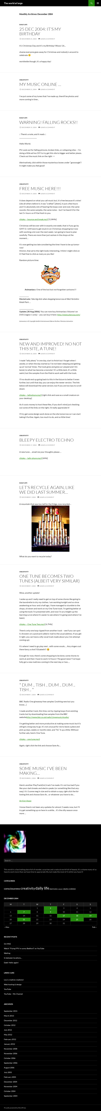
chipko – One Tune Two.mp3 (32, 624)
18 (77, 916)
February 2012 (10, 1039)
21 (24, 919)
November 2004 (10, 1086)
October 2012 (9, 1025)
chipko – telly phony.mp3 (30, 458)
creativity (24, 80)
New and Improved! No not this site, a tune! (50, 346)
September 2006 (10, 1063)
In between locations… (13, 958)
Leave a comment (48, 39)
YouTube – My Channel (13, 994)
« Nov (7, 927)
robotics (66, 889)
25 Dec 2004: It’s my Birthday (40, 31)
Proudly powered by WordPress (15, 1108)
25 (77, 919)
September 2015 (10, 1011)
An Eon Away (25, 800)
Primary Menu (98, 3)
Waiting (7, 953)
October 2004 (9, 1091)
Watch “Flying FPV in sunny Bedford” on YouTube (24, 948)
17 (64, 916)
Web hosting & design (13, 984)
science (72, 889)
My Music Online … (40, 84)
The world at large (13, 3)
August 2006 (9, 1067)
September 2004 (10, 1096)
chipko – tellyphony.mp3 (30, 395)
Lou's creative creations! (14, 980)
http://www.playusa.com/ (68, 314)
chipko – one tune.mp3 (29, 739)
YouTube (7, 989)
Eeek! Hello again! (11, 962)
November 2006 (10, 1053)
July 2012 (8, 1030)
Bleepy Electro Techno (46, 440)
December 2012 (10, 1020)
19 (90, 916)
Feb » (94, 927)
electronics (54, 889)
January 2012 (9, 1044)
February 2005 (10, 1077)
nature (60, 889)
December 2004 (10, 1082)
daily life (23, 25)
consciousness (12, 888)
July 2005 (8, 1072)
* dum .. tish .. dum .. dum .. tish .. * (47, 687)
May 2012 (8, 1034)
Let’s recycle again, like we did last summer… (46, 490)
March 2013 (9, 1016)
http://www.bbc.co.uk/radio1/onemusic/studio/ (47, 717)
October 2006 (9, 1058)
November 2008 (10, 1049)
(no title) (7, 944)
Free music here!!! (40, 188)
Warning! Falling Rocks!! (48, 122)
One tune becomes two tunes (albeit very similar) (49, 578)
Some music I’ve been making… (43, 771)
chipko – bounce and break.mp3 (33, 219)
